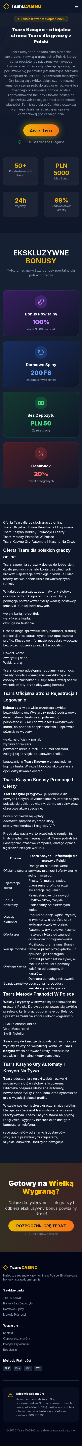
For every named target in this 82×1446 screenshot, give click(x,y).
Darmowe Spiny (13, 1309)
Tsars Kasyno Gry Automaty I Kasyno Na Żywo (39, 542)
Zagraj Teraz (41, 130)
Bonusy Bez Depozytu (18, 1303)
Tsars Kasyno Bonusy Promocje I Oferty (33, 532)
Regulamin (10, 1349)
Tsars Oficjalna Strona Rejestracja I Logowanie (38, 527)
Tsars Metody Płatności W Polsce (28, 537)
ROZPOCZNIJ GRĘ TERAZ (41, 1225)
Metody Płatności (14, 1314)
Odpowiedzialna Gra (16, 1338)
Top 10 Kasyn (12, 1297)
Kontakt (8, 1333)
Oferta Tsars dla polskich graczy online (32, 522)
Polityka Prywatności (16, 1344)
